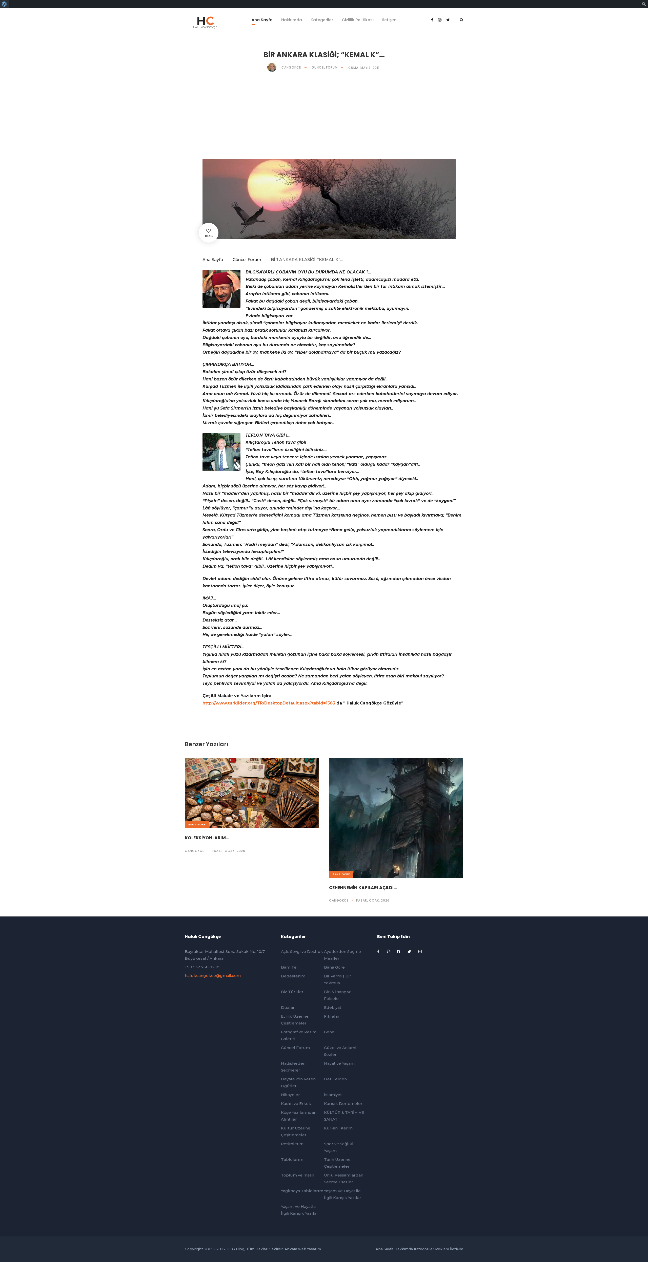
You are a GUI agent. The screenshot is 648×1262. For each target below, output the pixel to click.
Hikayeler (290, 1094)
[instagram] (420, 951)
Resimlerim (292, 1143)
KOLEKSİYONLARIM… (207, 838)
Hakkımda (291, 20)
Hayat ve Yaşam (339, 1063)
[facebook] (432, 19)
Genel (330, 1032)
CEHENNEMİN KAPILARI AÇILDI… (363, 888)
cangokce (194, 851)
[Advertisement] (324, 115)
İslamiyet (333, 1094)
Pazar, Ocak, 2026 (228, 851)
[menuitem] (4, 4)
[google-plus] (440, 19)
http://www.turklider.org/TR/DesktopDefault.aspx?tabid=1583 (268, 703)
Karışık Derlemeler (343, 1103)
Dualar (288, 1007)
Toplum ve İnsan (297, 1175)
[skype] (399, 951)
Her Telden (335, 1079)
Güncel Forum (325, 67)
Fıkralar (331, 1016)
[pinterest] (389, 951)
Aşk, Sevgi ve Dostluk (302, 951)
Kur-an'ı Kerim (338, 1128)
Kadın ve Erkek (296, 1103)
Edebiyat (332, 1007)
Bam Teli (289, 967)
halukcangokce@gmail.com (213, 975)
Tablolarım (292, 1159)
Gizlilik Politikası (358, 20)
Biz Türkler (292, 991)
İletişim (389, 20)
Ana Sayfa (262, 20)
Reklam (442, 1249)
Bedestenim (293, 976)
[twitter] (410, 951)
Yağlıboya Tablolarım (302, 1190)
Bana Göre (197, 824)
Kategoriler (322, 20)
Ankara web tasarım (303, 1249)
